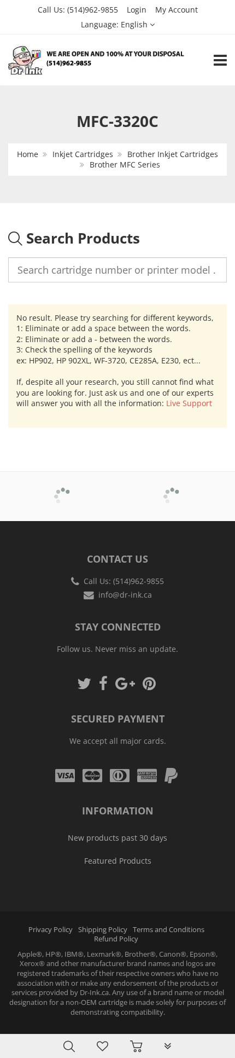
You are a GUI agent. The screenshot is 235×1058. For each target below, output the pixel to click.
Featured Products (117, 860)
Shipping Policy (102, 929)
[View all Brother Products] (63, 489)
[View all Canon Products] (172, 489)
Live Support (189, 403)
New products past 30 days (117, 837)
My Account (176, 9)
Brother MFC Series (125, 164)
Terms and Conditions (168, 929)
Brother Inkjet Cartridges (172, 154)
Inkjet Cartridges (82, 154)
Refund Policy (116, 939)
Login (136, 9)
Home (27, 154)
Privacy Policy (50, 929)
